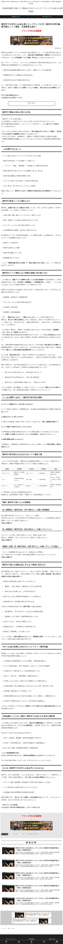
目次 (30, 103)
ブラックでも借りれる (22, 834)
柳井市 (36, 834)
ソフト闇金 (5, 834)
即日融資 (31, 834)
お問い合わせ (52, 939)
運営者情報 (31, 939)
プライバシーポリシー (11, 939)
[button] (58, 492)
